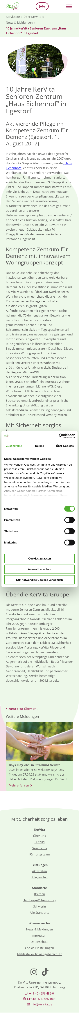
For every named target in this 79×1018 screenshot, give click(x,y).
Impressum (39, 936)
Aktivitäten (39, 871)
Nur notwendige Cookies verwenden (39, 579)
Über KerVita (32, 17)
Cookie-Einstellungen (39, 948)
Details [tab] (39, 445)
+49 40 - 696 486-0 (41, 993)
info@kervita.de (41, 1004)
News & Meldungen (19, 23)
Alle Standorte (39, 913)
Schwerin (39, 906)
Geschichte (39, 848)
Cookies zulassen (39, 558)
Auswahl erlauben (39, 569)
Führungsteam (39, 854)
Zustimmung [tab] (14, 445)
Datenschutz (39, 942)
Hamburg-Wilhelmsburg (39, 900)
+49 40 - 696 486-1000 (41, 999)
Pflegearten (40, 877)
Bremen (39, 894)
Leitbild (40, 842)
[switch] (69, 520)
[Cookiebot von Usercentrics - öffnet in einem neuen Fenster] (59, 435)
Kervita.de (13, 17)
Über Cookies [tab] (65, 445)
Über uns (39, 836)
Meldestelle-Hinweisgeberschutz (39, 954)
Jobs (42, 6)
